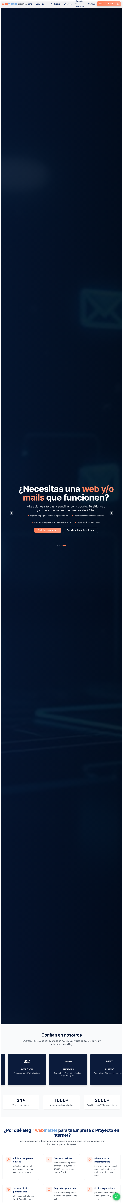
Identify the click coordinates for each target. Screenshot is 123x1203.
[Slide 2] (60, 545)
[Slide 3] (63, 545)
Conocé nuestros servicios (45, 532)
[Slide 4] (65, 545)
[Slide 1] (57, 545)
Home (29, 4)
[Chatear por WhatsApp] (116, 1196)
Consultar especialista (80, 532)
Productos (55, 4)
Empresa (68, 4)
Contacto (92, 4)
